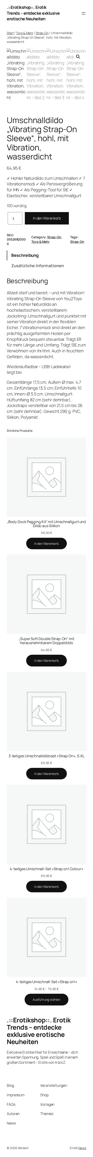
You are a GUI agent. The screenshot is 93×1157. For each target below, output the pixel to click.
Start (10, 33)
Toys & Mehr (24, 33)
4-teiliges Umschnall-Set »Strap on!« (46, 982)
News (82, 1148)
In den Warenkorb (47, 218)
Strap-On (42, 33)
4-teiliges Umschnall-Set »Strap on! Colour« (46, 869)
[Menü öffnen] (83, 13)
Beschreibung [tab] (25, 255)
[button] (78, 57)
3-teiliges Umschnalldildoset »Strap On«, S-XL (47, 756)
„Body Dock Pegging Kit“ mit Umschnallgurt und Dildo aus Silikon (46, 524)
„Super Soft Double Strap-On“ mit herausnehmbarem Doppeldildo (46, 641)
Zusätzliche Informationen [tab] (37, 266)
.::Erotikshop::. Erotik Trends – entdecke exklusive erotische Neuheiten (33, 13)
